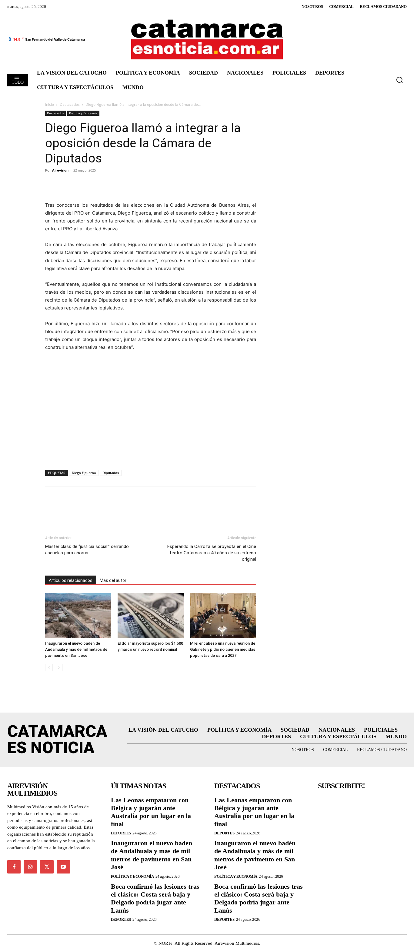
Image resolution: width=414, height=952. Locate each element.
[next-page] (58, 667)
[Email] (107, 184)
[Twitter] (65, 184)
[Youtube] (63, 867)
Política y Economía (83, 113)
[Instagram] (30, 867)
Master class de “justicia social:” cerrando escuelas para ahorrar (87, 550)
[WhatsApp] (93, 184)
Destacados (70, 104)
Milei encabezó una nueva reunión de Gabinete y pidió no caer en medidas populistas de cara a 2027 (222, 649)
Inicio (49, 104)
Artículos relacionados (70, 580)
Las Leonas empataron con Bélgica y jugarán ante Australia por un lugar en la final (151, 812)
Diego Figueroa (84, 472)
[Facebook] (51, 184)
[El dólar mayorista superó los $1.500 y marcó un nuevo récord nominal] (151, 615)
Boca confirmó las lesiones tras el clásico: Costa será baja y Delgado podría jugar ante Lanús (155, 898)
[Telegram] (79, 184)
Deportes (121, 833)
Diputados (110, 472)
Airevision (60, 170)
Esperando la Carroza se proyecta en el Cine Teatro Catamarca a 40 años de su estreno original (211, 553)
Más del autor (113, 580)
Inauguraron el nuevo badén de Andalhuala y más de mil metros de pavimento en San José (76, 649)
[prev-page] (49, 667)
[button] (399, 79)
